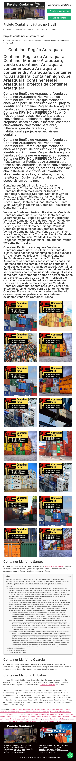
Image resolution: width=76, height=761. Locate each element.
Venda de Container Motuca (59, 717)
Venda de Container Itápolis (16, 717)
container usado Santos (54, 566)
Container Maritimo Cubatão (17, 652)
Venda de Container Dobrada (19, 714)
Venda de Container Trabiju (52, 721)
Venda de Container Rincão (31, 719)
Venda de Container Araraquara (53, 709)
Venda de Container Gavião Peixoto (44, 714)
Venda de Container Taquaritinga (28, 721)
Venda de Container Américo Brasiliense (25, 709)
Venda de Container (47, 685)
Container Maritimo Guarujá (17, 650)
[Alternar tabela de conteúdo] (68, 576)
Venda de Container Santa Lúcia (54, 719)
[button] (70, 755)
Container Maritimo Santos (17, 648)
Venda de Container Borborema (37, 712)
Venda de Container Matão (38, 717)
